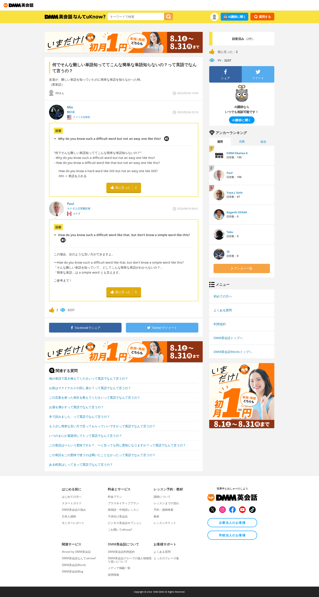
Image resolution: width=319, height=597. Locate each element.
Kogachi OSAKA (237, 212)
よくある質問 (223, 310)
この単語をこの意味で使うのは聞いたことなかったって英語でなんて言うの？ (102, 455)
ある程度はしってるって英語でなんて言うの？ (81, 464)
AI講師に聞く (237, 17)
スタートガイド (72, 503)
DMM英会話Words (74, 565)
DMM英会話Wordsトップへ (233, 352)
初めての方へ (223, 296)
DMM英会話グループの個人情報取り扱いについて (130, 559)
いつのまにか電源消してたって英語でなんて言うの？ (85, 436)
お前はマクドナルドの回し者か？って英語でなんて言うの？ (90, 388)
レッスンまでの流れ (166, 503)
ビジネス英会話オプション (125, 523)
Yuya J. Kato (235, 192)
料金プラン (115, 497)
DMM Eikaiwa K (237, 153)
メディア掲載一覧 (119, 568)
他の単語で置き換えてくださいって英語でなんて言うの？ (88, 378)
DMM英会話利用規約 (121, 552)
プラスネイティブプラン (123, 503)
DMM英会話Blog (72, 571)
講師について (162, 497)
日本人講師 (69, 516)
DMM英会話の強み (74, 510)
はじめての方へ (72, 497)
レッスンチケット (165, 523)
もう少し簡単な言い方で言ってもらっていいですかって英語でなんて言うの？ (102, 426)
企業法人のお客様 (232, 522)
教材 (156, 516)
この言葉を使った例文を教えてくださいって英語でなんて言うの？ (94, 397)
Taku (230, 232)
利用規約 (220, 324)
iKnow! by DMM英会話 (76, 552)
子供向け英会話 (118, 516)
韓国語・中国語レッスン (123, 510)
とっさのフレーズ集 (166, 558)
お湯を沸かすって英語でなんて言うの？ (76, 407)
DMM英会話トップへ (228, 338)
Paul (230, 173)
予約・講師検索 (163, 510)
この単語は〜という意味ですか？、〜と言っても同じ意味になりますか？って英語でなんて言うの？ (117, 445)
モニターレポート (73, 523)
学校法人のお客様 (232, 535)
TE (228, 252)
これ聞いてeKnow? (120, 530)
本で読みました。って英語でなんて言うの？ (79, 416)
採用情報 (113, 575)
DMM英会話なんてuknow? (79, 558)
